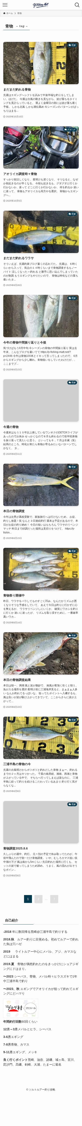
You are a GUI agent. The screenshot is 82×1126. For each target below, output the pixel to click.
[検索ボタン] (77, 5)
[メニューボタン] (5, 5)
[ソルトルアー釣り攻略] (41, 5)
